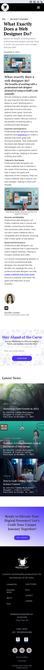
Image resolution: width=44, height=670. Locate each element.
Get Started (22, 538)
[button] (38, 7)
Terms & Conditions (22, 657)
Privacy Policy (22, 661)
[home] (5, 7)
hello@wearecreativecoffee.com (21, 614)
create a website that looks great (19, 274)
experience (22, 134)
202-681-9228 (22, 617)
